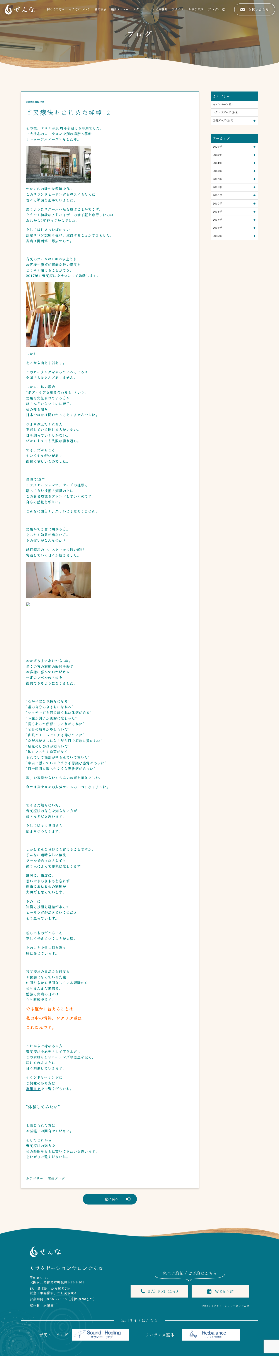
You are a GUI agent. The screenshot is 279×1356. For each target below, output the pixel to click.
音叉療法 (101, 9)
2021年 (217, 187)
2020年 (217, 195)
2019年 (217, 203)
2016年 (217, 228)
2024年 (217, 163)
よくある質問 (159, 9)
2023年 (217, 171)
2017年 (217, 219)
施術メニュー (120, 9)
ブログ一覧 (216, 9)
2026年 (217, 146)
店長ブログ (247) (223, 120)
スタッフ (139, 9)
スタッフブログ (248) (225, 112)
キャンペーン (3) (223, 104)
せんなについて (79, 9)
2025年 (217, 155)
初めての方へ (56, 9)
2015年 (217, 236)
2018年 (217, 211)
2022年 (217, 179)
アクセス (178, 9)
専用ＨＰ (33, 1088)
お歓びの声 (196, 9)
